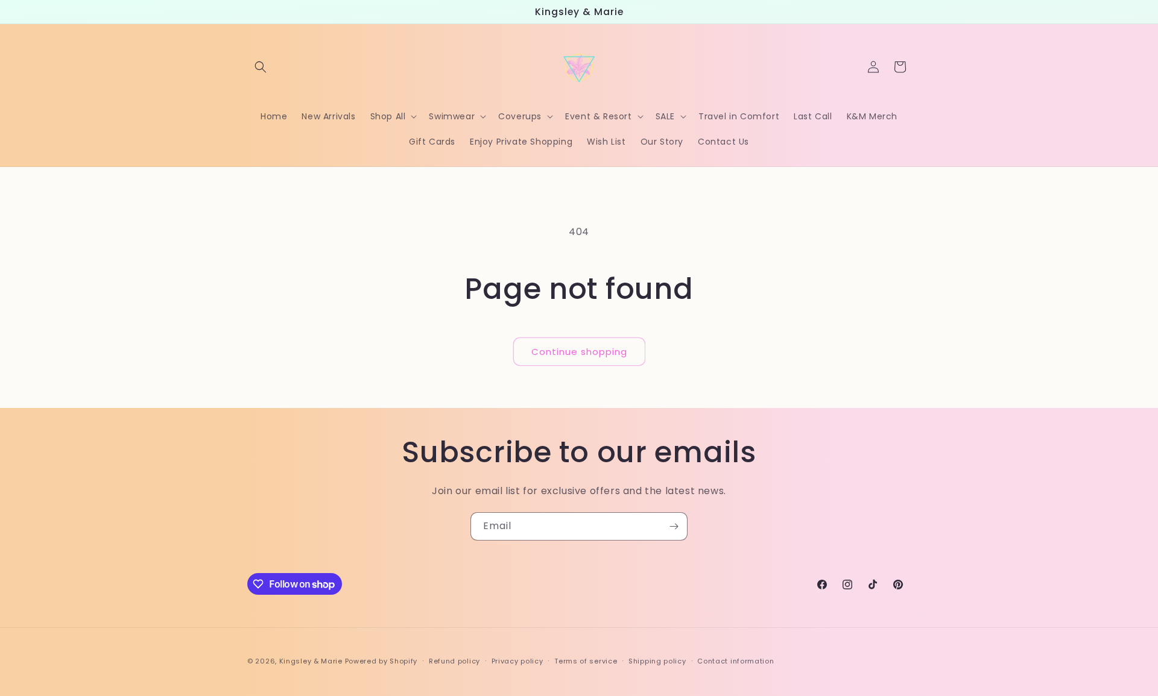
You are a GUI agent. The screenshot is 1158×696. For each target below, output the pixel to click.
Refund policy (454, 661)
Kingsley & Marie (311, 661)
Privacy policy (517, 661)
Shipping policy (657, 661)
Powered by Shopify (381, 661)
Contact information (735, 661)
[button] (260, 67)
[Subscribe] (673, 526)
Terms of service (585, 661)
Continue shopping (579, 351)
